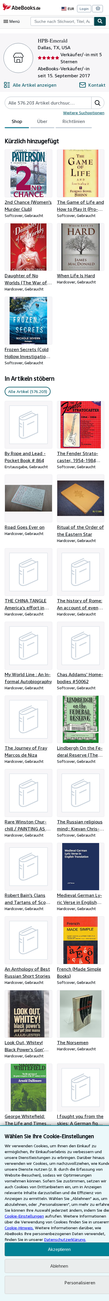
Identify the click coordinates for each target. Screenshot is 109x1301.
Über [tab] (42, 121)
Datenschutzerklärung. (65, 1239)
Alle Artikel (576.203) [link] (27, 391)
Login (84, 8)
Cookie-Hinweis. (19, 1227)
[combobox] (62, 21)
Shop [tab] (17, 121)
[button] (97, 103)
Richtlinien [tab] (73, 121)
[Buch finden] (100, 21)
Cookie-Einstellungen (24, 1215)
